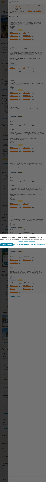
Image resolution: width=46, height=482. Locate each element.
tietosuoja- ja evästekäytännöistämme (27, 241)
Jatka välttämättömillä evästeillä (23, 244)
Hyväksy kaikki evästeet (6, 244)
